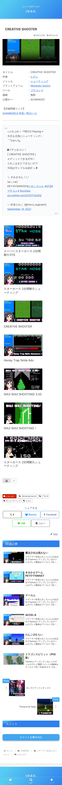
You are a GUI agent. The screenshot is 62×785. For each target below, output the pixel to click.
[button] (40, 523)
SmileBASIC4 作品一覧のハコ (20, 113)
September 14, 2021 (19, 209)
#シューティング (13, 501)
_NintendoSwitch (29, 496)
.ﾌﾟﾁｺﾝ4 (44, 496)
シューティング (39, 81)
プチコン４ (37, 90)
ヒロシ (34, 76)
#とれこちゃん (35, 186)
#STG (48, 186)
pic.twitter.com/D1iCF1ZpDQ (24, 195)
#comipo (25, 190)
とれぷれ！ (11, 496)
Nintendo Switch (40, 85)
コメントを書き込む (31, 737)
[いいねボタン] (6, 480)
